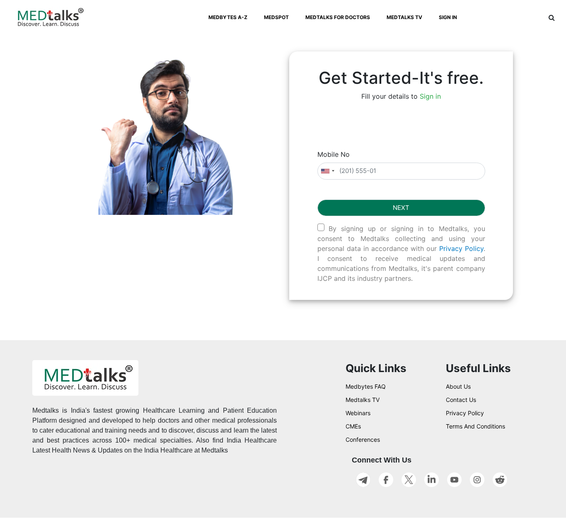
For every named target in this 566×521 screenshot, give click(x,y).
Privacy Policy (461, 248)
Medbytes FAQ (366, 386)
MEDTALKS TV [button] (404, 17)
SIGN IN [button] (448, 17)
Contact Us (461, 399)
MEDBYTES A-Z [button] (227, 17)
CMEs (353, 426)
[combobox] (327, 171)
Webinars (358, 412)
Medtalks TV (363, 399)
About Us (458, 386)
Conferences (363, 439)
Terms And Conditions (475, 426)
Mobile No (333, 154)
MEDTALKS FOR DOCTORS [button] (337, 17)
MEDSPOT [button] (276, 17)
